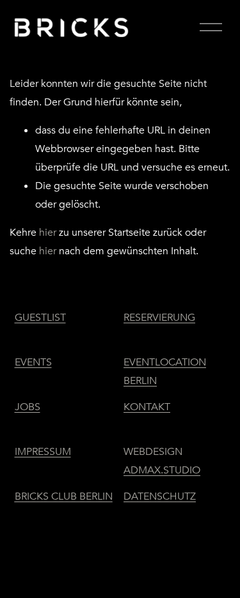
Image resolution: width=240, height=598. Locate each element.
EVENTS (33, 362)
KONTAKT (147, 407)
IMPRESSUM (43, 452)
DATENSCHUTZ (160, 496)
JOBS (27, 407)
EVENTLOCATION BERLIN (165, 371)
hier (47, 233)
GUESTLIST (40, 317)
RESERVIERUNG (159, 317)
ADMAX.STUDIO (162, 470)
